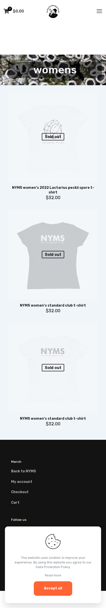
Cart (15, 502)
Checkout (20, 492)
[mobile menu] (99, 11)
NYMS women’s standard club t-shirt (53, 305)
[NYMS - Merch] (53, 11)
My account (21, 481)
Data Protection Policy (53, 567)
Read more (53, 575)
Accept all (53, 588)
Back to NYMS (23, 471)
